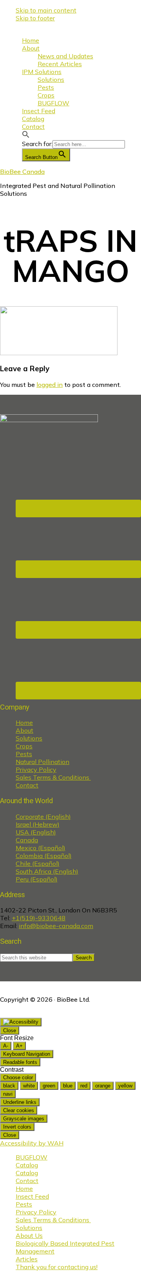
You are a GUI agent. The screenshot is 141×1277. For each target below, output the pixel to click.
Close (9, 1030)
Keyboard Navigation (26, 1054)
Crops (24, 746)
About (24, 730)
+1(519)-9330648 (38, 918)
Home (24, 722)
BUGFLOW (31, 1157)
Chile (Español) (38, 863)
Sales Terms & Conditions (53, 777)
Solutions (29, 738)
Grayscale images (23, 1119)
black (9, 1086)
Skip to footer (35, 18)
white (29, 1086)
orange (102, 1086)
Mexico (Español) (40, 848)
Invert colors (17, 1127)
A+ (19, 1046)
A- (5, 1046)
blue (67, 1086)
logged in (49, 384)
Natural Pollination (42, 762)
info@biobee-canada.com (56, 926)
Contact (27, 785)
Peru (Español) (37, 879)
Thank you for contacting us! (57, 1267)
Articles (27, 1259)
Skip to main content (46, 10)
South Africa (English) (47, 871)
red (83, 1086)
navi (8, 1094)
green (49, 1086)
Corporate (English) (43, 816)
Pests (24, 754)
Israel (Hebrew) (38, 824)
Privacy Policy (36, 769)
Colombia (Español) (44, 856)
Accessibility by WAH (31, 1143)
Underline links (19, 1102)
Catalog (27, 1165)
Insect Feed (32, 1196)
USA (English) (36, 832)
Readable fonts (20, 1062)
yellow (125, 1086)
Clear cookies (18, 1110)
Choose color (18, 1077)
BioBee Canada (22, 171)
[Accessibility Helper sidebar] (21, 1022)
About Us (29, 1235)
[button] (26, 136)
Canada (27, 840)
